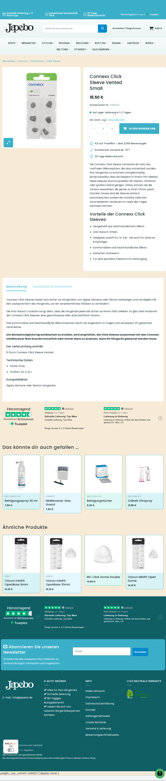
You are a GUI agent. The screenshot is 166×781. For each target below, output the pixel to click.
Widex (149, 43)
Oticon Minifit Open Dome (142, 579)
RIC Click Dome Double (103, 577)
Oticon (47, 43)
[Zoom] (8, 142)
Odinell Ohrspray (140, 501)
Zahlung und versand (30, 745)
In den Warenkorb (142, 128)
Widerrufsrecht (95, 691)
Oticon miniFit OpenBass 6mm (16, 582)
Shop (11, 43)
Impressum (92, 697)
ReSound (82, 43)
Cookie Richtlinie (95, 722)
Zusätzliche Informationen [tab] (52, 286)
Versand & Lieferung (98, 728)
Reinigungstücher (99, 501)
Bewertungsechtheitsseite (102, 735)
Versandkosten (116, 120)
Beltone (62, 49)
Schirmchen (37, 61)
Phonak (64, 43)
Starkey (80, 49)
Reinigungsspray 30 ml (21, 501)
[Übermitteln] (102, 29)
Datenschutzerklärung (99, 703)
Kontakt (90, 710)
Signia (116, 43)
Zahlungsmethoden (97, 716)
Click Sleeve (53, 61)
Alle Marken (100, 49)
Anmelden (140, 652)
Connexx (23, 61)
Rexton (100, 43)
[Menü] (16, 742)
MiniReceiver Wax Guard (58, 502)
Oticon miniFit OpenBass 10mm (58, 582)
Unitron (133, 43)
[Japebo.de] (20, 28)
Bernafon (29, 43)
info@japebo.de (22, 697)
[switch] (11, 750)
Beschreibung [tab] (16, 286)
